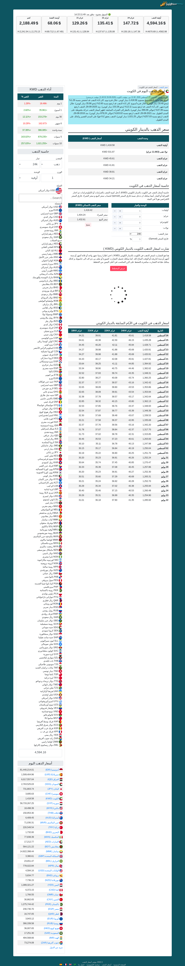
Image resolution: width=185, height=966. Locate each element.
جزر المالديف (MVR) (49, 822)
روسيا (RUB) (53, 923)
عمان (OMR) (53, 894)
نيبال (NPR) (53, 866)
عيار (38, 158)
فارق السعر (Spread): (158, 238)
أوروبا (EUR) (53, 918)
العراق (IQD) (53, 779)
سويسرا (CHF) (52, 794)
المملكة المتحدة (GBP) (48, 856)
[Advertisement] (92, 61)
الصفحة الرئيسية (119, 965)
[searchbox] (40, 198)
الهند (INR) (54, 938)
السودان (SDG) (52, 784)
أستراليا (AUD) (52, 818)
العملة (59, 186)
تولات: (165, 228)
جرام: (165, 216)
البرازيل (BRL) (52, 861)
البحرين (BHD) (52, 832)
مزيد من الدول (56, 947)
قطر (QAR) (53, 914)
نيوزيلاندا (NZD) (52, 880)
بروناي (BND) (52, 875)
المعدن (59, 158)
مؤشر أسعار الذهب (89, 962)
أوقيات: (165, 210)
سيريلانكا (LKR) (52, 774)
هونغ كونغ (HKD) (51, 928)
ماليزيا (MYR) (52, 808)
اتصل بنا (81, 965)
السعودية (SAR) (51, 933)
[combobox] (40, 467)
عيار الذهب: (163, 234)
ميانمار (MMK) (52, 851)
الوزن (59, 172)
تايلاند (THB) (53, 813)
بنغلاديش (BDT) (52, 846)
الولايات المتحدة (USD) (48, 870)
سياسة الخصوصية (93, 965)
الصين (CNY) (53, 899)
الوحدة (37, 172)
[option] (40, 207)
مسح (88, 225)
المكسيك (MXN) (51, 837)
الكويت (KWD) (52, 798)
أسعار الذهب (106, 965)
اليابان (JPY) (53, 789)
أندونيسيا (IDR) (52, 770)
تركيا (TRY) (53, 827)
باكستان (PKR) (52, 904)
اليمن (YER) (53, 885)
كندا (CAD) (54, 890)
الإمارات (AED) (52, 842)
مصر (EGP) (53, 909)
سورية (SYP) (53, 803)
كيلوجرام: (164, 222)
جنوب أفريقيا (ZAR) (50, 943)
